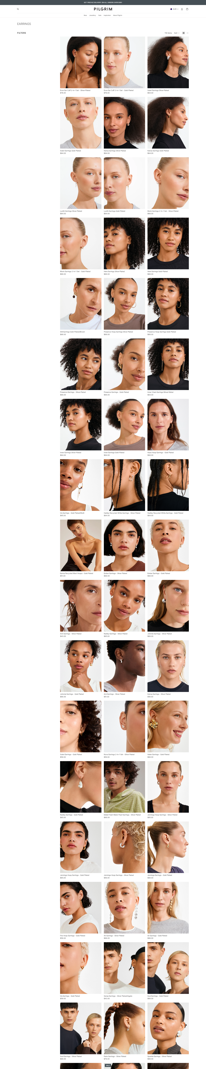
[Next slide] (97, 62)
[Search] (18, 9)
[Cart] (187, 9)
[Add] (98, 84)
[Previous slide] (63, 62)
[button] (177, 33)
